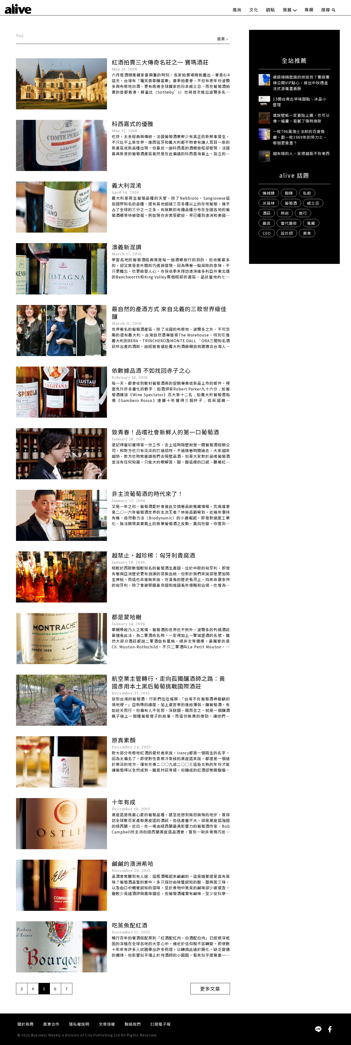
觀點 (270, 9)
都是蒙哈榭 (127, 617)
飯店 (267, 223)
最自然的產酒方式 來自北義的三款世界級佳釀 (169, 312)
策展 (287, 9)
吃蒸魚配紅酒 (130, 925)
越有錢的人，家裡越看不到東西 (301, 153)
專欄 (309, 9)
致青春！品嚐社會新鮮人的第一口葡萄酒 (165, 432)
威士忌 (313, 203)
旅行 (303, 213)
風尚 (237, 9)
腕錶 (289, 193)
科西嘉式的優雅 (133, 123)
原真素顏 (124, 740)
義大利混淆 (127, 185)
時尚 (285, 213)
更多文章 (210, 988)
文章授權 (107, 1024)
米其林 (269, 203)
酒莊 (267, 213)
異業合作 (51, 1024)
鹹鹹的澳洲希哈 (133, 863)
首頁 (221, 39)
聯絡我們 (133, 1024)
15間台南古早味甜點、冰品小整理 (299, 101)
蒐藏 (311, 223)
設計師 (287, 233)
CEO (267, 233)
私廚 (307, 193)
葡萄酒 (291, 203)
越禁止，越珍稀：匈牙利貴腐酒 (153, 555)
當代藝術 (289, 223)
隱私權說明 (79, 1024)
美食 (307, 233)
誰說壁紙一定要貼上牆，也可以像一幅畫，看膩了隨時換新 (301, 118)
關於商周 (25, 1024)
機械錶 (269, 193)
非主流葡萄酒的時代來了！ (147, 493)
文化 (253, 9)
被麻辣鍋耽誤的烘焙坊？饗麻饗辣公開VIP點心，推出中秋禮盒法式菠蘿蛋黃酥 (301, 82)
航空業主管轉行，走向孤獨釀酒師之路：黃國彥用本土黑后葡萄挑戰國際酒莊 (168, 682)
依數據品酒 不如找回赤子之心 (151, 370)
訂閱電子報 (160, 1024)
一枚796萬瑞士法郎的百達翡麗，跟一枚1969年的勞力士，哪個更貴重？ (300, 137)
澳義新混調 (127, 247)
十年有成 (124, 802)
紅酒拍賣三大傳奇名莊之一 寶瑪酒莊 (160, 62)
